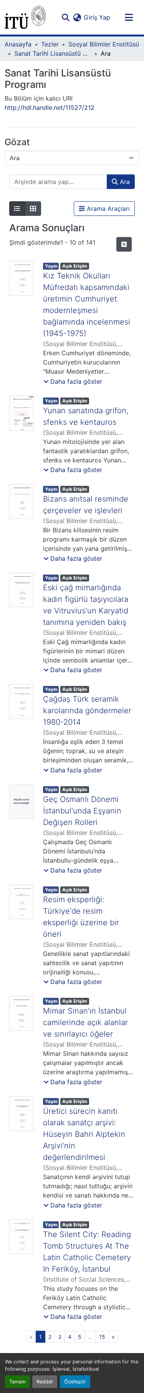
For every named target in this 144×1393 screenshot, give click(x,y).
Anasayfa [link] (18, 44)
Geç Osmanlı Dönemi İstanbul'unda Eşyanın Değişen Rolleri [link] (82, 811)
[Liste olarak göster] (17, 208)
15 (102, 1336)
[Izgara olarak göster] (33, 208)
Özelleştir (75, 1382)
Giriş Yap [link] (97, 17)
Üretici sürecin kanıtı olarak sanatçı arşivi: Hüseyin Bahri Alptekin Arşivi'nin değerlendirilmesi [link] (84, 1134)
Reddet (44, 1382)
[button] (25, 17)
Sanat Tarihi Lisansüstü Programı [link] (52, 53)
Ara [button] (124, 182)
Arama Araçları (107, 208)
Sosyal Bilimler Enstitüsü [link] (103, 44)
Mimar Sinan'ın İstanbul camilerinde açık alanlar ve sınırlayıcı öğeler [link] (85, 1022)
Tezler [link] (50, 44)
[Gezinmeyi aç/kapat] (128, 17)
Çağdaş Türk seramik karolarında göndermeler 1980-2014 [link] (87, 710)
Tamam (17, 1382)
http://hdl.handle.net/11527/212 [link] (49, 107)
